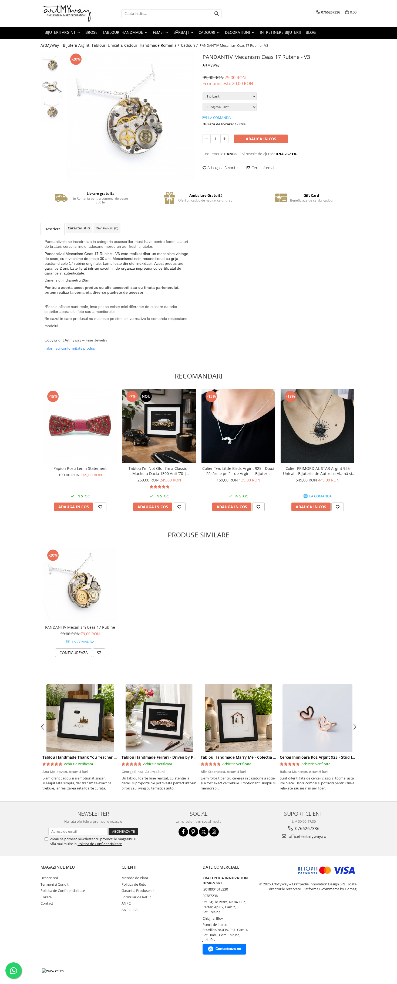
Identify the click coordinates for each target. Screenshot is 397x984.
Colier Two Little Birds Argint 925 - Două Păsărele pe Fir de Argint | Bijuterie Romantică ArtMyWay (238, 471)
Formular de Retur (136, 897)
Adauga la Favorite (222, 167)
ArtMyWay (211, 65)
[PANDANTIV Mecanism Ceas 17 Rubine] (80, 585)
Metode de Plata (135, 877)
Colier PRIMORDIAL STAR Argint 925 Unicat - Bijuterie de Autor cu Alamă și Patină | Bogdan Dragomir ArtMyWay (317, 471)
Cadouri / (190, 45)
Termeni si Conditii (55, 884)
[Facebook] (183, 831)
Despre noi (49, 877)
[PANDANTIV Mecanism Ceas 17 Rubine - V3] (130, 116)
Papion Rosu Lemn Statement (80, 468)
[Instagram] (214, 831)
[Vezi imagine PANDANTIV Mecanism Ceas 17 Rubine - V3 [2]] (52, 109)
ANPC (126, 903)
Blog (311, 32)
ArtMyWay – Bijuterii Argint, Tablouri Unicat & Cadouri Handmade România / (110, 45)
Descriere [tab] (52, 228)
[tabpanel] (130, 116)
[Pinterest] (193, 831)
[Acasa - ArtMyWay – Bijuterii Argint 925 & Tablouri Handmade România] (68, 13)
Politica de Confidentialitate (100, 843)
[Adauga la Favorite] (100, 507)
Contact (47, 903)
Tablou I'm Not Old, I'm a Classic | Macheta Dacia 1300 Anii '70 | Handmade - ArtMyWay (159, 471)
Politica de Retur (135, 884)
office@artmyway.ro (307, 836)
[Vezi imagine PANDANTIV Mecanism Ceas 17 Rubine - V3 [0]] (52, 63)
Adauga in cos (261, 138)
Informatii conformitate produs (70, 348)
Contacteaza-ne (228, 949)
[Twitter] (203, 831)
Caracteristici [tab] (79, 228)
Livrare (46, 897)
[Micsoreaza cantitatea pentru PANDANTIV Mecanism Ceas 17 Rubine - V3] (207, 139)
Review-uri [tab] (107, 228)
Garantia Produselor (138, 890)
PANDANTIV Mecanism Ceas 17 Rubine (80, 627)
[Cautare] (216, 13)
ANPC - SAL (130, 909)
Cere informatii (263, 167)
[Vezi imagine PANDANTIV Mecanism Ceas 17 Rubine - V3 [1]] (52, 86)
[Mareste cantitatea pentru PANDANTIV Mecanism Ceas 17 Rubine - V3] (224, 139)
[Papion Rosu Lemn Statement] (80, 426)
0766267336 (306, 828)
